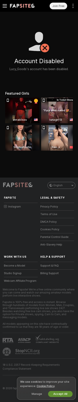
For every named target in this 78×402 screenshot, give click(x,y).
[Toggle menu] (5, 6)
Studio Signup (13, 273)
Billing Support (49, 273)
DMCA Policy (48, 221)
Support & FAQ (49, 265)
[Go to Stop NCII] (28, 351)
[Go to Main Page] (24, 5)
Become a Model (14, 265)
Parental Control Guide (54, 237)
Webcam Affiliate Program (20, 280)
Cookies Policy (49, 229)
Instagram (14, 206)
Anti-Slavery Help (51, 244)
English (58, 185)
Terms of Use (48, 214)
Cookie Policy (45, 386)
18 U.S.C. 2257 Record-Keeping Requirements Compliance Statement (31, 366)
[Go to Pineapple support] (7, 352)
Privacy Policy (49, 206)
